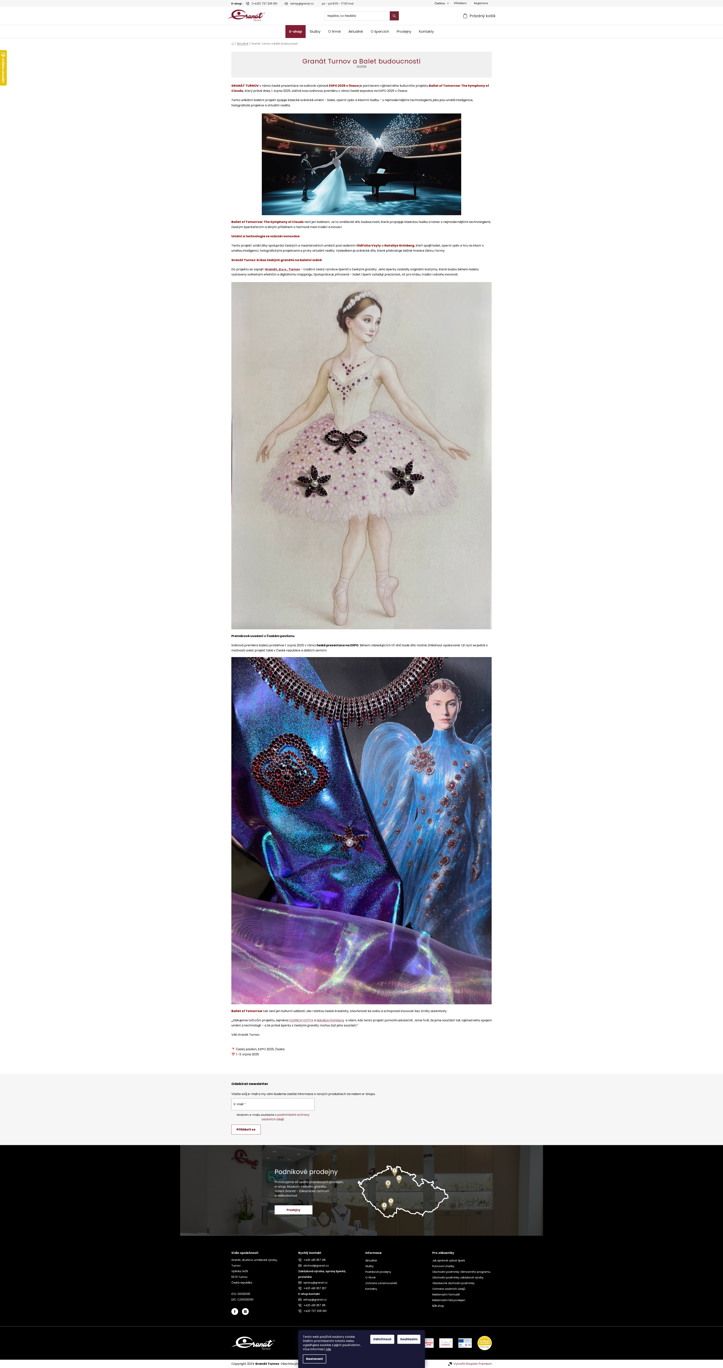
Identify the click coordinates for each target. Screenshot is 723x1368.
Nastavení (314, 1359)
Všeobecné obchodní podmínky (453, 1283)
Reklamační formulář (446, 1294)
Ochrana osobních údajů (448, 1289)
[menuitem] (295, 31)
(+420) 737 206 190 (264, 3)
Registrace (481, 3)
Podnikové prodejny (378, 1272)
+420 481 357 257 (315, 1288)
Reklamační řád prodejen (448, 1300)
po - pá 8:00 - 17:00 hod (337, 3)
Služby (369, 1266)
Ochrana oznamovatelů (381, 1283)
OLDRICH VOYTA (301, 1020)
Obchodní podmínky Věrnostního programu (461, 1272)
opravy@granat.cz (315, 1282)
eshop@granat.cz (302, 3)
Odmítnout (382, 1339)
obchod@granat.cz (316, 1265)
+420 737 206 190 (315, 1311)
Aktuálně (371, 1260)
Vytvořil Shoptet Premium (472, 1364)
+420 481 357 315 (314, 1305)
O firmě (370, 1277)
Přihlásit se (246, 1129)
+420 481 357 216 (315, 1260)
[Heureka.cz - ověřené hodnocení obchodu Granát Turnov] (482, 1343)
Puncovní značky (443, 1266)
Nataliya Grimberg (330, 1020)
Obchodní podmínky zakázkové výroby (458, 1277)
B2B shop (438, 1306)
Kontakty (371, 1289)
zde (328, 1349)
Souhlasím (409, 1339)
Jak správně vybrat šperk (448, 1260)
